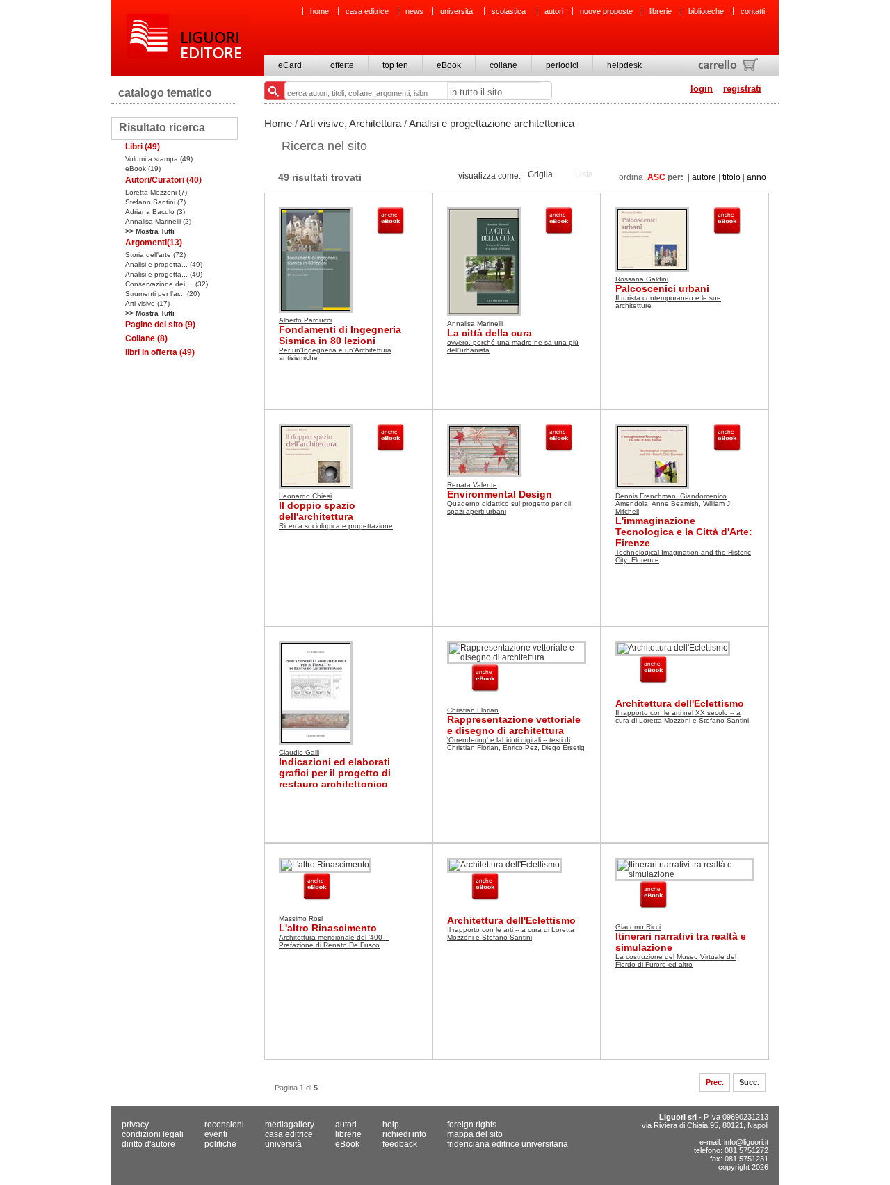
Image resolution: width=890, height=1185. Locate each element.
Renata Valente (472, 485)
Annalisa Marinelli (475, 323)
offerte (342, 65)
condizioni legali (153, 1134)
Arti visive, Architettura (350, 123)
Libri (142, 147)
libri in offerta (160, 352)
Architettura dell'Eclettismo (679, 703)
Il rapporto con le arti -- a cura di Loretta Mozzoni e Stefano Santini (510, 933)
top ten (395, 65)
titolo (731, 177)
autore (704, 177)
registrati (742, 88)
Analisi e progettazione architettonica (491, 123)
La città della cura (489, 332)
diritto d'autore (148, 1144)
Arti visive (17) (147, 303)
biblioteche (706, 11)
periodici (562, 65)
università (457, 11)
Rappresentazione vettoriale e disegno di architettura (514, 725)
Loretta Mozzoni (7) (156, 192)
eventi (215, 1134)
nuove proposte (606, 11)
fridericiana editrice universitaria (507, 1144)
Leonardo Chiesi (305, 496)
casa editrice (367, 11)
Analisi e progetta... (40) (163, 274)
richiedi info (404, 1134)
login (701, 88)
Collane (146, 338)
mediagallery (289, 1124)
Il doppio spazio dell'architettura (317, 511)
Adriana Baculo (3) (155, 211)
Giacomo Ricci (638, 927)
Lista (584, 174)
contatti (753, 11)
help (390, 1124)
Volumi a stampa (159, 159)
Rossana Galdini (641, 279)
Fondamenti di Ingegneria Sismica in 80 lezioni (340, 335)
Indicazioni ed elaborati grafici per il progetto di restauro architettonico (335, 773)
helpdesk (624, 65)
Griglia (540, 174)
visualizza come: (489, 176)
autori (553, 11)
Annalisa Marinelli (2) (158, 221)
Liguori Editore (187, 38)
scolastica (510, 11)
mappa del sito (475, 1134)
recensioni (224, 1124)
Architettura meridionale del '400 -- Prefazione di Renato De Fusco (334, 941)
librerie (660, 11)
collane (503, 65)
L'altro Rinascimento (328, 927)
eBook (449, 65)
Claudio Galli (299, 752)
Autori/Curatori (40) (163, 180)
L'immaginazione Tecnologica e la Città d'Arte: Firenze (683, 531)
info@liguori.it (746, 1142)
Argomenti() (153, 242)
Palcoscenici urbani (662, 288)
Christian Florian (473, 710)
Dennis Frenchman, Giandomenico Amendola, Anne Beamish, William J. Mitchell (673, 503)
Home (278, 123)
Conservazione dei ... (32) (166, 284)
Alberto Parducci (305, 320)
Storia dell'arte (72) (155, 255)
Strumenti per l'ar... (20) (162, 293)
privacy (135, 1124)
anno (756, 177)
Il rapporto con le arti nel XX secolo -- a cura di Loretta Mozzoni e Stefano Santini (682, 716)
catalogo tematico (165, 93)
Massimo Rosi (301, 918)
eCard (290, 65)
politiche (220, 1144)
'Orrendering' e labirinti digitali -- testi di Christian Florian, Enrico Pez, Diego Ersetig (516, 743)
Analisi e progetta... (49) (163, 264)
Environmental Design (499, 494)
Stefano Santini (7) (155, 202)
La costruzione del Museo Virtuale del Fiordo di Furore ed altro (675, 960)
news (414, 11)
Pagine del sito (160, 324)
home (319, 11)
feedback (399, 1144)
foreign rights (471, 1124)
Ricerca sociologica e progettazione (336, 526)
